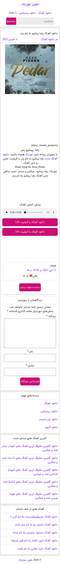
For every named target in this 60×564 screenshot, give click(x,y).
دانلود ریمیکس (27, 13)
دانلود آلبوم (51, 427)
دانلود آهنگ (45, 13)
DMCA (13, 13)
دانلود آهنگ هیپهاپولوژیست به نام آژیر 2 (34, 517)
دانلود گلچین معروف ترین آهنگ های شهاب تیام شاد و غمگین (30, 448)
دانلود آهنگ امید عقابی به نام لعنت (37, 549)
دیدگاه (51, 316)
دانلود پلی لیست (48, 419)
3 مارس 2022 (9, 39)
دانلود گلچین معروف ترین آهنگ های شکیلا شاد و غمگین (30, 484)
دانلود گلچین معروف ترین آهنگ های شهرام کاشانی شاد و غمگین (33, 472)
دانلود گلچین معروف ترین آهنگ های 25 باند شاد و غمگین (30, 460)
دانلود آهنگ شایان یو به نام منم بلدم (36, 525)
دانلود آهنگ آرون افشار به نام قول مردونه (34, 540)
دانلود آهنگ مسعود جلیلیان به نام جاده (35, 533)
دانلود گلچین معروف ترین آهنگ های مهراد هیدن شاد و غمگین (33, 496)
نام (30, 351)
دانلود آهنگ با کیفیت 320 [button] (30, 232)
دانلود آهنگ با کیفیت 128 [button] (30, 222)
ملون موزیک (30, 4)
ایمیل (30, 365)
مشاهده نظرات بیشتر (30, 287)
